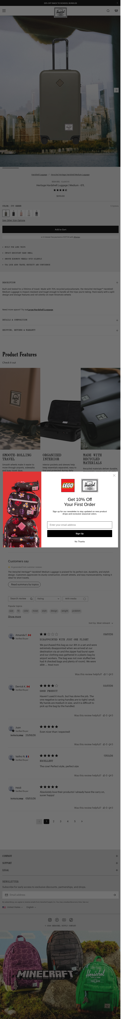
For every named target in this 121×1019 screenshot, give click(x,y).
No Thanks (80, 541)
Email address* (55, 519)
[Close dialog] (114, 475)
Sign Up (80, 533)
